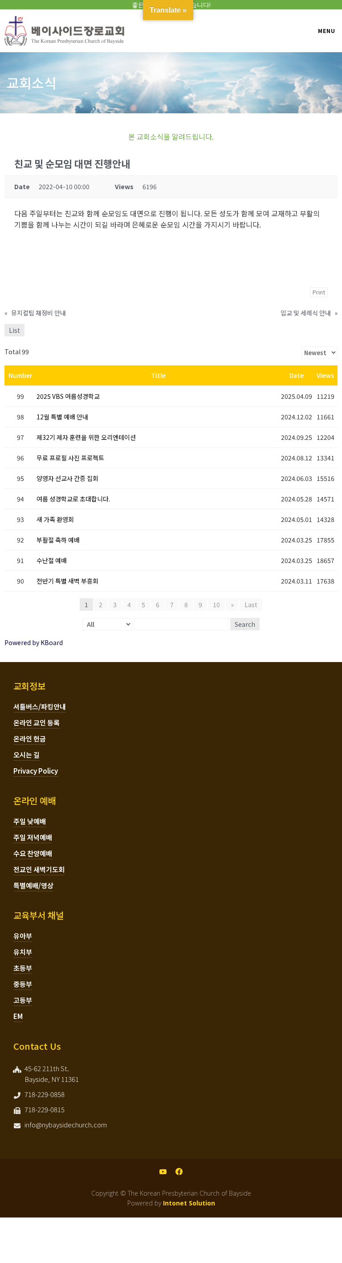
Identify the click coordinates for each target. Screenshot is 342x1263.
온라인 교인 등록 (36, 722)
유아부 (22, 935)
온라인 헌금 (29, 738)
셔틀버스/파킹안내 (39, 706)
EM (18, 1016)
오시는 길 (26, 754)
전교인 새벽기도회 (39, 869)
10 (216, 604)
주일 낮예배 (29, 821)
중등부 (22, 984)
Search (245, 624)
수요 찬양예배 (32, 853)
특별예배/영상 (33, 885)
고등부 (22, 1000)
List (14, 330)
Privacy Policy (35, 770)
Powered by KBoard (33, 642)
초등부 (22, 968)
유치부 (22, 952)
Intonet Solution (189, 1203)
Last (250, 604)
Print (319, 292)
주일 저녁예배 (32, 837)
